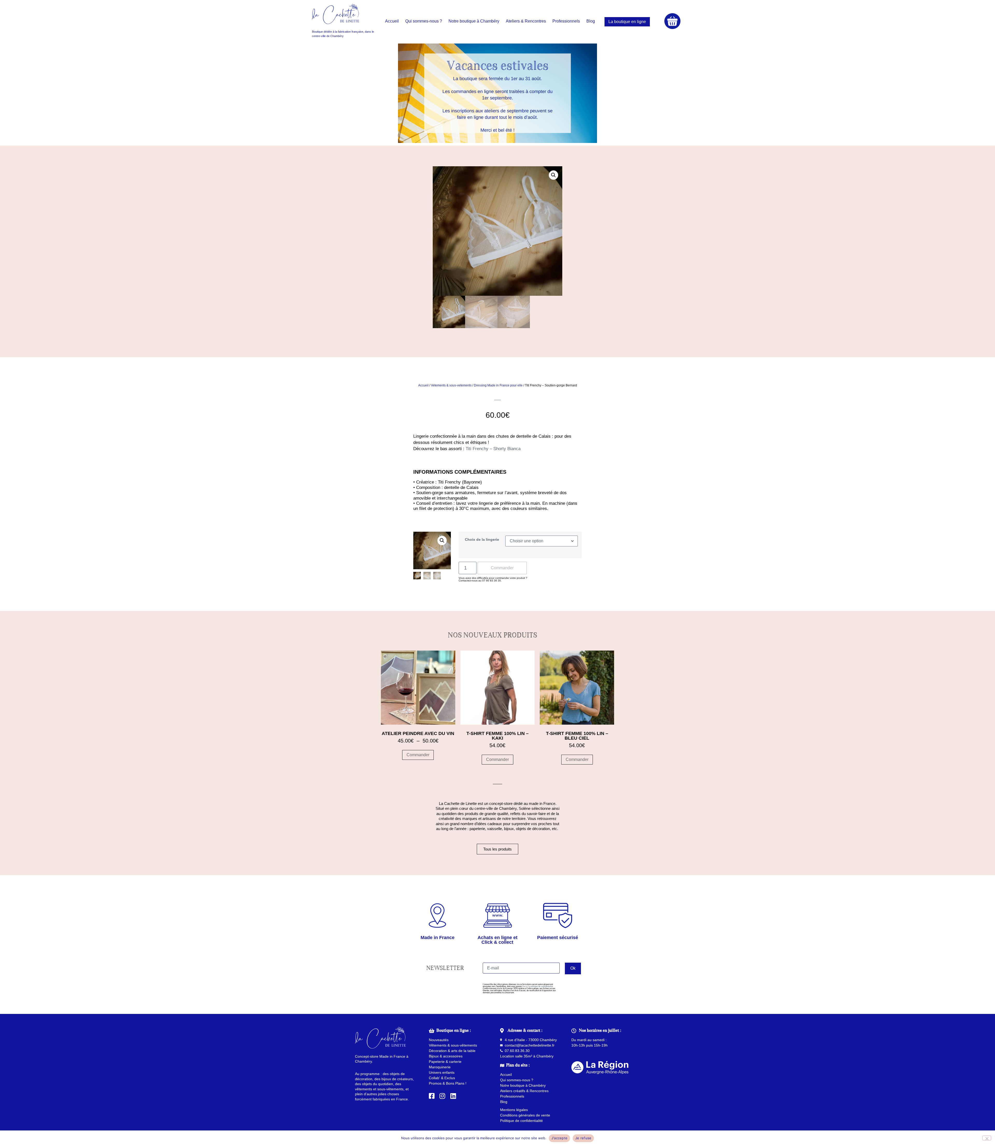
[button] (553, 175)
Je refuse (583, 1138)
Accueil (423, 385)
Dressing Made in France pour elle (498, 385)
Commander (502, 568)
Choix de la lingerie (482, 539)
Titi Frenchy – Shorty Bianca (493, 448)
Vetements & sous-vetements (451, 385)
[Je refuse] (986, 1138)
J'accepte (559, 1138)
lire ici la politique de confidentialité (537, 986)
